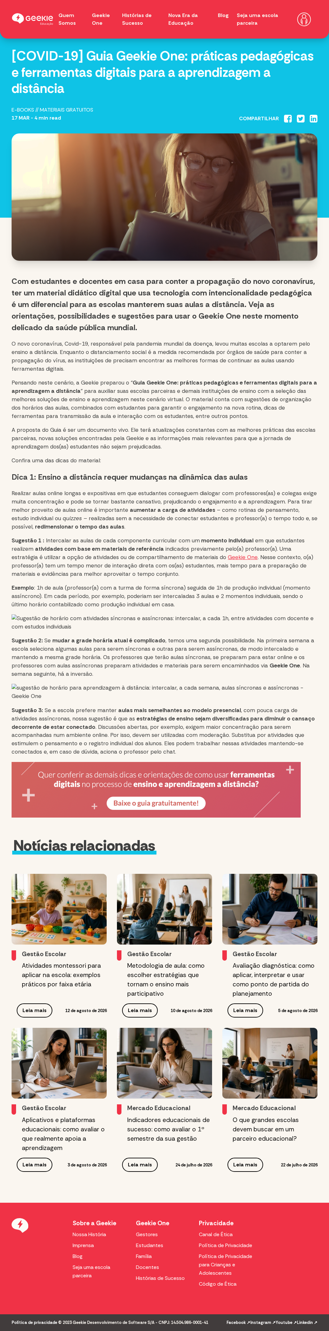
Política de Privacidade (225, 1245)
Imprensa (83, 1245)
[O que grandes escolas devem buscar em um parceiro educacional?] (269, 1063)
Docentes (147, 1267)
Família (144, 1256)
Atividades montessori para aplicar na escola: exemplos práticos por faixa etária (61, 975)
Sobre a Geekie (94, 1223)
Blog (223, 15)
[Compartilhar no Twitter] (301, 118)
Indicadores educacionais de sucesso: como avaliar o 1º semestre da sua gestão (168, 1129)
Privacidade (216, 1223)
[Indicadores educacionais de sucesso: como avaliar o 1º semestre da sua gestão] (164, 1063)
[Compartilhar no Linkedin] (313, 118)
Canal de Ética (216, 1234)
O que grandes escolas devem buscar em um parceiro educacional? (266, 1129)
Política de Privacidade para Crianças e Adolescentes (225, 1264)
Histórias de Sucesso (160, 1278)
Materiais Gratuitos (66, 109)
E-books (23, 109)
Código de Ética (217, 1284)
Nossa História (89, 1234)
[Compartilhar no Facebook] (288, 118)
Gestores (147, 1234)
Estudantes (149, 1245)
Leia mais (34, 1010)
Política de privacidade (34, 1322)
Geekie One (243, 557)
